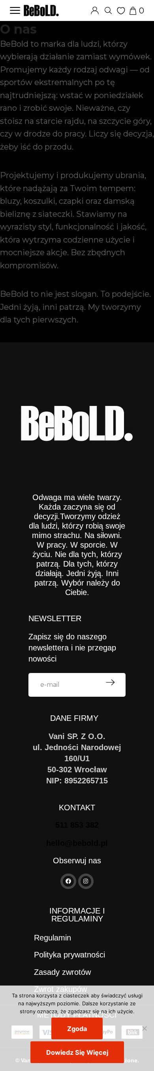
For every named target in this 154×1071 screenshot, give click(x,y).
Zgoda (77, 1029)
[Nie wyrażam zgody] (144, 1028)
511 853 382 (77, 825)
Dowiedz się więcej (77, 1052)
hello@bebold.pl (77, 843)
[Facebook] (68, 881)
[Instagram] (86, 881)
